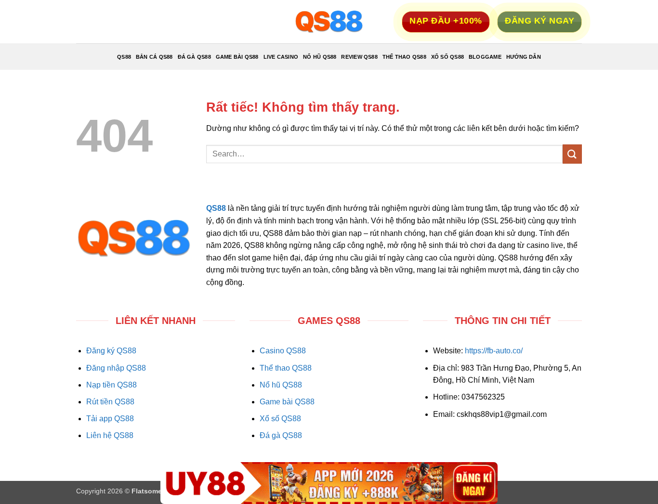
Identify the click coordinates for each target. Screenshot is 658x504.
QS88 (124, 57)
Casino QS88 (283, 351)
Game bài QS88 (287, 402)
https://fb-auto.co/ (494, 351)
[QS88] (329, 21)
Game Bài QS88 (237, 57)
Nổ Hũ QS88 (319, 57)
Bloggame (485, 57)
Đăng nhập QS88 (116, 368)
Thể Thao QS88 (404, 57)
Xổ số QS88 (280, 418)
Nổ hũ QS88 (281, 385)
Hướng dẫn (523, 57)
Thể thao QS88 (286, 368)
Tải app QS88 (110, 418)
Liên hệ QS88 (109, 435)
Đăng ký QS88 (111, 351)
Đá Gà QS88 (194, 57)
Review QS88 (359, 57)
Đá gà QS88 (281, 435)
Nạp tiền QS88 (111, 385)
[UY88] (329, 483)
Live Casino (280, 57)
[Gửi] (572, 153)
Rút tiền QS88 (110, 402)
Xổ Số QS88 (447, 57)
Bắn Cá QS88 (154, 57)
